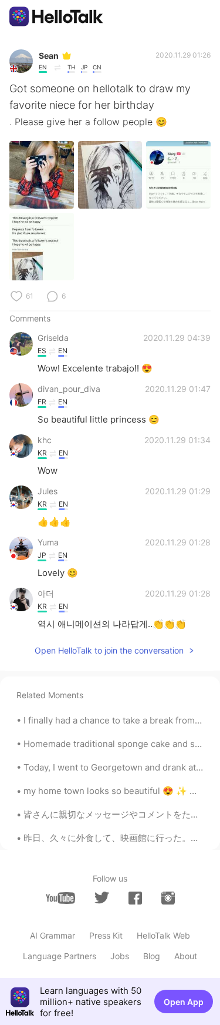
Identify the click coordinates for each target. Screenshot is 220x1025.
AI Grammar (52, 935)
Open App (184, 1002)
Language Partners (59, 956)
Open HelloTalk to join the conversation (109, 650)
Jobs (119, 956)
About (185, 956)
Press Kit (106, 935)
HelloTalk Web (163, 935)
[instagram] (168, 898)
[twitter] (101, 898)
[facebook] (135, 898)
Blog (151, 956)
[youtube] (60, 898)
